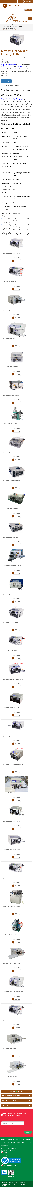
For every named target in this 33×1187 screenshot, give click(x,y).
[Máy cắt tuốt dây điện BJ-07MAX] (16, 442)
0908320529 (13, 6)
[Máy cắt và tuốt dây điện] (16, 1010)
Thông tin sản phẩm (7, 85)
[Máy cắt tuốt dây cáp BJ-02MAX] (16, 725)
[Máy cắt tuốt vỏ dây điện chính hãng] (16, 953)
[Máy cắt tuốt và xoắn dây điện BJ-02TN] (16, 556)
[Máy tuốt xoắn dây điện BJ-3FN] (16, 414)
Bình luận (17, 85)
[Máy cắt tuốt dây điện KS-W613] (16, 1038)
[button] (28, 1)
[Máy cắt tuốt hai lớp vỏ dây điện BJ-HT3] (16, 470)
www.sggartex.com (10, 1150)
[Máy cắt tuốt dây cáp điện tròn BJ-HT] (16, 612)
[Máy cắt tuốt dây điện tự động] (16, 329)
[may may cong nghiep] (16, 18)
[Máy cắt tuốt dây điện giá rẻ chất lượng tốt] (16, 981)
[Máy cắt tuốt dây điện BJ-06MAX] (16, 357)
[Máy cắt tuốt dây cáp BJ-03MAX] (16, 641)
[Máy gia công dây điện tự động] (16, 271)
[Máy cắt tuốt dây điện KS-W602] (16, 1066)
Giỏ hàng (7, 81)
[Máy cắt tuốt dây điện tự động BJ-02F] (16, 783)
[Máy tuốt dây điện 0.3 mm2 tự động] (16, 868)
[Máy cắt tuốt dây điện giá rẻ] (16, 299)
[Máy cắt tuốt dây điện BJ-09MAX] (16, 499)
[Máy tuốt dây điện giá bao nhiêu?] (16, 925)
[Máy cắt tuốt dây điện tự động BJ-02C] (16, 244)
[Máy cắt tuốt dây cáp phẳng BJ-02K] (16, 697)
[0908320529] (11, 1172)
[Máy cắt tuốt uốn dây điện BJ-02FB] (16, 385)
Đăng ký (28, 1132)
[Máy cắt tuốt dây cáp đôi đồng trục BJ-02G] (16, 755)
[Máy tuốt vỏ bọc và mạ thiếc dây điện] (16, 897)
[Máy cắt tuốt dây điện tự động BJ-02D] (16, 839)
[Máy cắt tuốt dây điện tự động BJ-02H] (16, 40)
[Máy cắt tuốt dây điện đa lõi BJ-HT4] (16, 527)
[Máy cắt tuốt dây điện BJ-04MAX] (16, 584)
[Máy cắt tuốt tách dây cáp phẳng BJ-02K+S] (16, 669)
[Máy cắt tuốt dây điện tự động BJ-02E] (16, 811)
